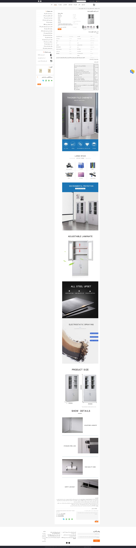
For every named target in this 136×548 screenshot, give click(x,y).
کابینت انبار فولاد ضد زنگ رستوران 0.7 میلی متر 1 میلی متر (69, 533)
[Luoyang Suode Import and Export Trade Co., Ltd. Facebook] (41, 1)
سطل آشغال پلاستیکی (48, 35)
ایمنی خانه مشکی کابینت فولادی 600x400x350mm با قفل (55, 533)
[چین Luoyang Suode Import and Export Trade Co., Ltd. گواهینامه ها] (40, 71)
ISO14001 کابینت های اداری (91, 505)
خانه (51, 4)
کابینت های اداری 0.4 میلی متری (74, 505)
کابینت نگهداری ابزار (48, 15)
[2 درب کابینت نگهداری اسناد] (51, 58)
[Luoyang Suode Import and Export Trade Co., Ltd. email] (52, 81)
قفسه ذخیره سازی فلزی (48, 39)
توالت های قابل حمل (48, 46)
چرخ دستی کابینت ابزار (48, 20)
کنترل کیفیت (70, 4)
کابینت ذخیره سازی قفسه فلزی (46, 26)
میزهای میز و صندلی (48, 41)
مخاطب (59, 29)
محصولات (55, 4)
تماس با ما (75, 4)
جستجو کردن (74, 1)
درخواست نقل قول (92, 1)
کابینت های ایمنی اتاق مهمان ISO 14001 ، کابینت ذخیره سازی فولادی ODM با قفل (53, 535)
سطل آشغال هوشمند (48, 33)
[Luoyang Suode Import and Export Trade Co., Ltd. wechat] (46, 81)
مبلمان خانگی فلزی (48, 28)
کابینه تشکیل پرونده (91, 8)
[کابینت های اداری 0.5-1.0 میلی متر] (51, 61)
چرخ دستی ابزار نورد (48, 17)
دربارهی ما (60, 4)
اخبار (79, 4)
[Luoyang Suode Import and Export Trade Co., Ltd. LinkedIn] (39, 1)
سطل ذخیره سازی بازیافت (47, 30)
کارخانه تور (65, 4)
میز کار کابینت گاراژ (48, 13)
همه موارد (83, 4)
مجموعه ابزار (50, 22)
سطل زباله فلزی (49, 37)
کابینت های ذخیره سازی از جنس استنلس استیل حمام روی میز (69, 535)
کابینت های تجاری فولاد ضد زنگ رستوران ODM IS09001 (69, 538)
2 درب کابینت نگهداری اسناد (90, 29)
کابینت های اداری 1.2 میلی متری (83, 505)
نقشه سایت (44, 541)
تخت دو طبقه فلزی (49, 43)
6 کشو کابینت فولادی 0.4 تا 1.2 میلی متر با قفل (53, 537)
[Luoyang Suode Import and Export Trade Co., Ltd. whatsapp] (49, 81)
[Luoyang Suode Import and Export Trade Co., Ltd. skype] (43, 81)
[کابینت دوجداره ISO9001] (51, 55)
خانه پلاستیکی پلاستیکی (48, 48)
